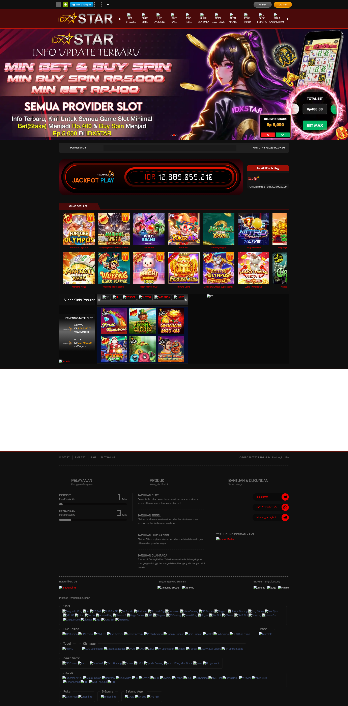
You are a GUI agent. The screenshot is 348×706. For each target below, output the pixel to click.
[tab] (106, 297)
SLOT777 (64, 457)
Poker (247, 22)
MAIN (81, 229)
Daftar (283, 4)
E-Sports (262, 22)
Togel (189, 22)
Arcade (233, 22)
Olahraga (203, 22)
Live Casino (159, 22)
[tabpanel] (174, 84)
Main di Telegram (83, 4)
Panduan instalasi (331, 417)
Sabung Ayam (276, 22)
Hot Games (130, 22)
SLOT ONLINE (108, 457)
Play (107, 180)
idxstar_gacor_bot (266, 517)
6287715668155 (267, 507)
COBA (116, 316)
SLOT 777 (80, 457)
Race (174, 22)
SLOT (93, 457)
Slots (145, 22)
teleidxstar (262, 496)
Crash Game (218, 22)
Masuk (262, 4)
